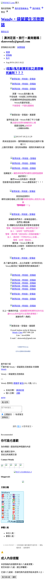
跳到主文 (5, 32)
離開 (14, 577)
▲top (3, 397)
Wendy (4, 369)
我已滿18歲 (6, 577)
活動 (18, 393)
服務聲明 (26, 548)
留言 (22, 383)
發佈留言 (5, 417)
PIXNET (11, 545)
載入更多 (5, 402)
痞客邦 (16, 383)
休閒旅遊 (21, 47)
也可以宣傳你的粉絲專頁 (23, 351)
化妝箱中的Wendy (23, 347)
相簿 (8, 52)
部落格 (9, 55)
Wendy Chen (17, 332)
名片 (8, 58)
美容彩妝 (20, 390)
